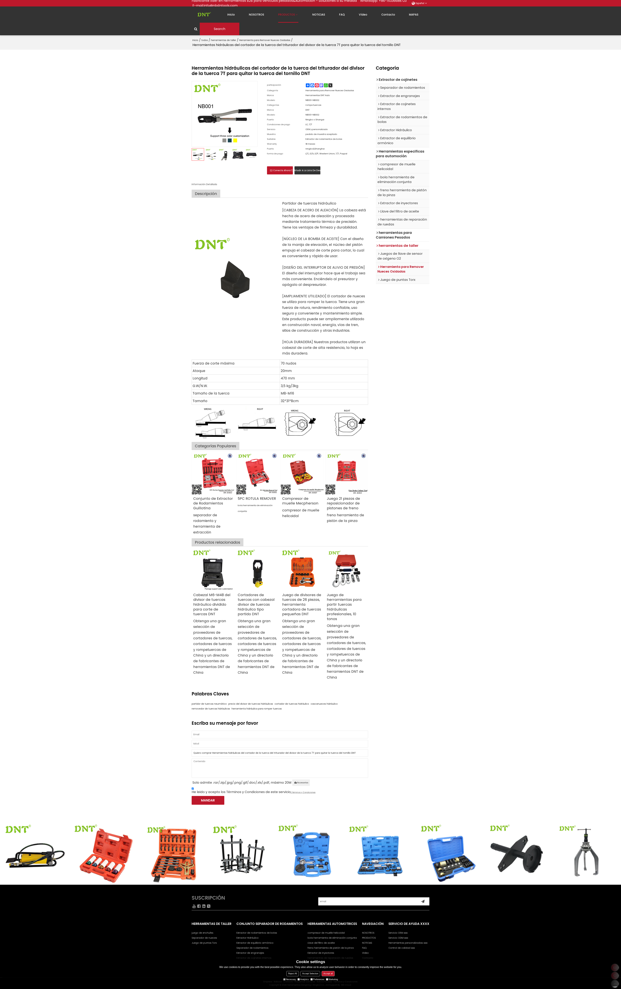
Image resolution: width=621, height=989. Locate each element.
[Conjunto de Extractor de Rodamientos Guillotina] (213, 473)
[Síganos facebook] (198, 906)
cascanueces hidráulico (324, 703)
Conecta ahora (281, 170)
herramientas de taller (223, 40)
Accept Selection (310, 973)
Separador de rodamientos (252, 947)
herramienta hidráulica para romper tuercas (257, 708)
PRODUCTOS (286, 15)
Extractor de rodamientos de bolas (256, 932)
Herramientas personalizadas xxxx (407, 942)
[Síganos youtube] (194, 906)
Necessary (291, 979)
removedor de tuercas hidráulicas (211, 708)
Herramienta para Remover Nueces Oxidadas (264, 40)
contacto (388, 15)
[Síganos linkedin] (203, 906)
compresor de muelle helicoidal (300, 513)
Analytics (304, 979)
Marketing (333, 979)
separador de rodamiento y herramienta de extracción (206, 524)
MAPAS (413, 15)
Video (365, 953)
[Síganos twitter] (208, 906)
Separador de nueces (204, 937)
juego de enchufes (202, 932)
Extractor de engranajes (250, 953)
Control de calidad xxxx (401, 947)
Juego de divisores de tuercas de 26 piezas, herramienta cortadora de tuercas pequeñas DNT (301, 605)
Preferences (318, 979)
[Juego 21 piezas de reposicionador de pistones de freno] (346, 473)
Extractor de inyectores (321, 953)
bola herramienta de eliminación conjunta (255, 508)
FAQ (342, 15)
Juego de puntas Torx (204, 942)
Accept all (328, 973)
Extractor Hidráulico (247, 937)
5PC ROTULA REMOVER (257, 498)
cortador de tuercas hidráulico (292, 703)
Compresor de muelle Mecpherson (300, 501)
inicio (231, 15)
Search (219, 29)
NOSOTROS (256, 15)
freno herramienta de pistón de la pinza (345, 518)
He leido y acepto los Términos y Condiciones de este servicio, (254, 792)
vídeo (363, 15)
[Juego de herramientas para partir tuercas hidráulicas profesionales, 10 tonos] (346, 569)
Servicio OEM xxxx (398, 932)
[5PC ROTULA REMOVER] (257, 473)
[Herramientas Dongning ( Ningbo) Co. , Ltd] (203, 14)
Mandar (208, 800)
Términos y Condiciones (303, 792)
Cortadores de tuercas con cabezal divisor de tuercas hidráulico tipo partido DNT (256, 605)
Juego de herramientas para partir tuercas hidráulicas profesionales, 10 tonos (344, 607)
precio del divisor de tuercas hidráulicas (250, 703)
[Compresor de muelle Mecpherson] (302, 473)
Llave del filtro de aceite (321, 942)
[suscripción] (422, 901)
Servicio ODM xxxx (398, 937)
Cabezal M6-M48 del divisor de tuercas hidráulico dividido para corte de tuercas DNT (211, 605)
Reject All (292, 973)
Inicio (195, 40)
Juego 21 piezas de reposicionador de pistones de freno (343, 503)
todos (204, 40)
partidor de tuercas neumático (209, 703)
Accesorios (302, 782)
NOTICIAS (318, 15)
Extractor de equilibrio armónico (254, 942)
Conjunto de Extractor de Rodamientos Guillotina (213, 503)
